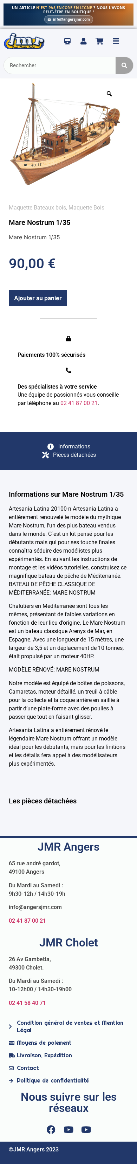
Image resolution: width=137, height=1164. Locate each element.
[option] (65, 134)
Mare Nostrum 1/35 (39, 222)
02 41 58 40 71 (27, 1003)
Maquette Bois (86, 207)
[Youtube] (68, 1129)
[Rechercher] (124, 65)
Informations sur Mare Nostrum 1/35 (66, 494)
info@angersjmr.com (71, 19)
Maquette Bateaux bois (37, 207)
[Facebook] (51, 1129)
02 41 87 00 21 (27, 920)
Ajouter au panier (38, 297)
